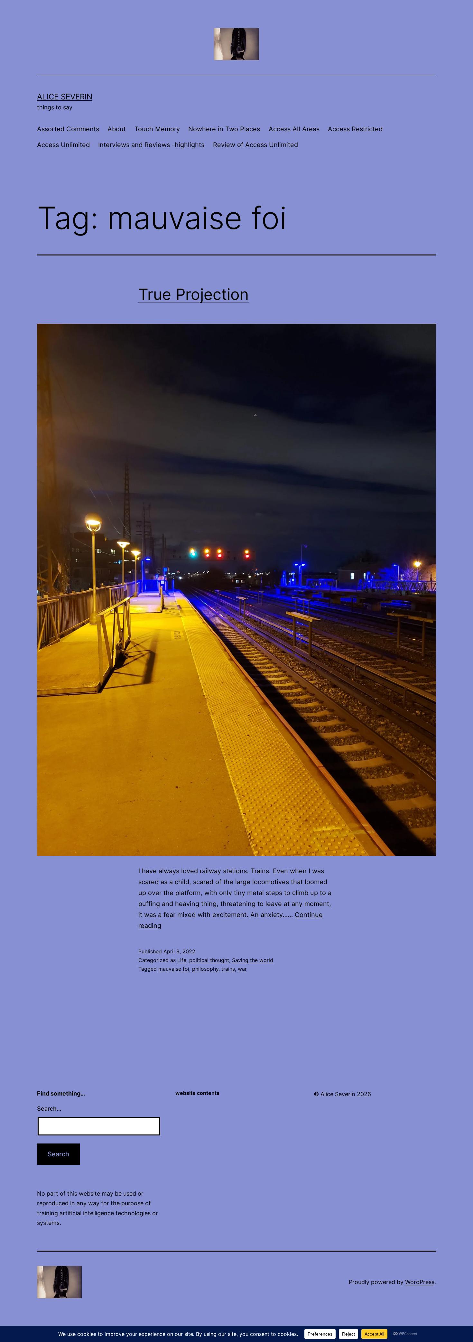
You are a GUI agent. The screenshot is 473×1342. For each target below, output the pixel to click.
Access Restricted (355, 129)
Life (181, 960)
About (116, 129)
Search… (49, 1108)
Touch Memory (157, 129)
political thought (209, 960)
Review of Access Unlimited (255, 145)
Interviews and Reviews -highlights (151, 145)
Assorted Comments (68, 129)
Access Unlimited (63, 145)
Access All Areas (294, 129)
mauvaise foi (173, 969)
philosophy (205, 969)
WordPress (419, 1282)
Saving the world (252, 960)
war (242, 969)
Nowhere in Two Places (224, 129)
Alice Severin (64, 96)
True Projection (193, 294)
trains (228, 969)
